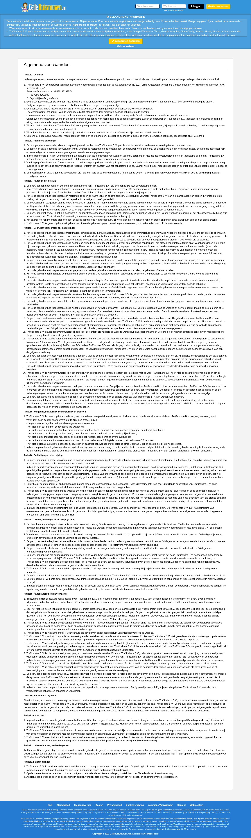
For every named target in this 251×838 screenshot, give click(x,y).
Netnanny (60, 824)
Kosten (99, 805)
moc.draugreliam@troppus (193, 720)
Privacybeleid (114, 805)
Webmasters (196, 805)
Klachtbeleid (63, 805)
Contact (181, 805)
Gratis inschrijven (218, 6)
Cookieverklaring (135, 805)
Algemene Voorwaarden (160, 805)
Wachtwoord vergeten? (174, 10)
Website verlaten (125, 46)
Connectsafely (74, 824)
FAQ (50, 805)
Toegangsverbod (82, 805)
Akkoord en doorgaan (127, 41)
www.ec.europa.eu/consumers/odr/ (136, 740)
